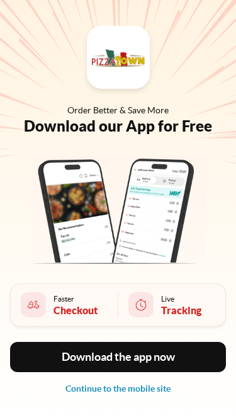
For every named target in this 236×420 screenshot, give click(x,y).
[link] (118, 388)
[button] (118, 357)
